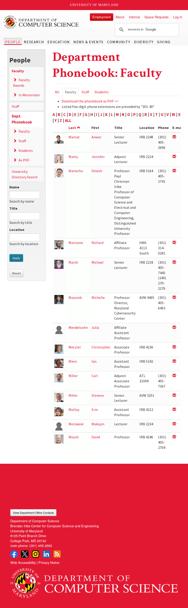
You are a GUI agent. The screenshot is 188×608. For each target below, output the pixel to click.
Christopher (101, 347)
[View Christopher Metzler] (59, 348)
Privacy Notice (49, 562)
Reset (16, 273)
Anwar (96, 137)
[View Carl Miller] (59, 377)
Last (72, 127)
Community (118, 42)
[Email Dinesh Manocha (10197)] (174, 171)
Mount (74, 437)
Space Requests (156, 16)
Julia (95, 327)
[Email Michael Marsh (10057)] (174, 262)
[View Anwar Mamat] (59, 138)
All (57, 92)
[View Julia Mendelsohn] (59, 329)
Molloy (74, 409)
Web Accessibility (23, 562)
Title (13, 208)
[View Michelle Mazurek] (59, 299)
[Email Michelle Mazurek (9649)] (174, 297)
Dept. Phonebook (22, 119)
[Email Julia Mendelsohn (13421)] (174, 327)
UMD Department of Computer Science (41, 22)
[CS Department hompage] (94, 581)
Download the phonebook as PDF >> (90, 101)
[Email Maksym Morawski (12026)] (174, 424)
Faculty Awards (21, 83)
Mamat (74, 137)
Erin (94, 409)
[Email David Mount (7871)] (174, 437)
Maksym (97, 424)
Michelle (98, 297)
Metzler (75, 347)
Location (16, 229)
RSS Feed (57, 554)
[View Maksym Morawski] (59, 425)
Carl (94, 375)
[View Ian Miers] (59, 363)
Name (14, 187)
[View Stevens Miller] (59, 396)
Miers (73, 361)
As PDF (24, 160)
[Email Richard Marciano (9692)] (174, 242)
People (13, 42)
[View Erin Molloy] (59, 411)
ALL (68, 120)
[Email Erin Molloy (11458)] (174, 409)
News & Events (88, 42)
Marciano (76, 242)
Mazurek (75, 297)
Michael (97, 262)
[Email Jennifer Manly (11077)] (174, 156)
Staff (15, 106)
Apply (16, 258)
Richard (97, 242)
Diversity (144, 42)
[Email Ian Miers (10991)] (174, 361)
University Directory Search (25, 174)
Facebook (14, 554)
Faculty (18, 71)
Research (34, 42)
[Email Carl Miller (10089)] (174, 375)
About (120, 16)
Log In (177, 16)
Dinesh (96, 171)
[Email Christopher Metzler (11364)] (174, 347)
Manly (73, 156)
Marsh (73, 262)
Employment (101, 16)
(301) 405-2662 (40, 545)
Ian (94, 361)
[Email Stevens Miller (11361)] (174, 395)
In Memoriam (29, 95)
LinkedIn (46, 554)
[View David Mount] (59, 438)
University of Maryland (94, 5)
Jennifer (98, 156)
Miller (73, 375)
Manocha (76, 171)
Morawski (76, 424)
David (95, 437)
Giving (164, 42)
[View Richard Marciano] (59, 244)
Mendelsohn (78, 327)
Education (58, 42)
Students (26, 150)
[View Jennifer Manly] (59, 158)
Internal (134, 16)
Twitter (24, 554)
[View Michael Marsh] (59, 264)
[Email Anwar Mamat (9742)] (174, 137)
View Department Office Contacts (33, 512)
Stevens (97, 395)
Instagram (35, 554)
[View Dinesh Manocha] (59, 172)
